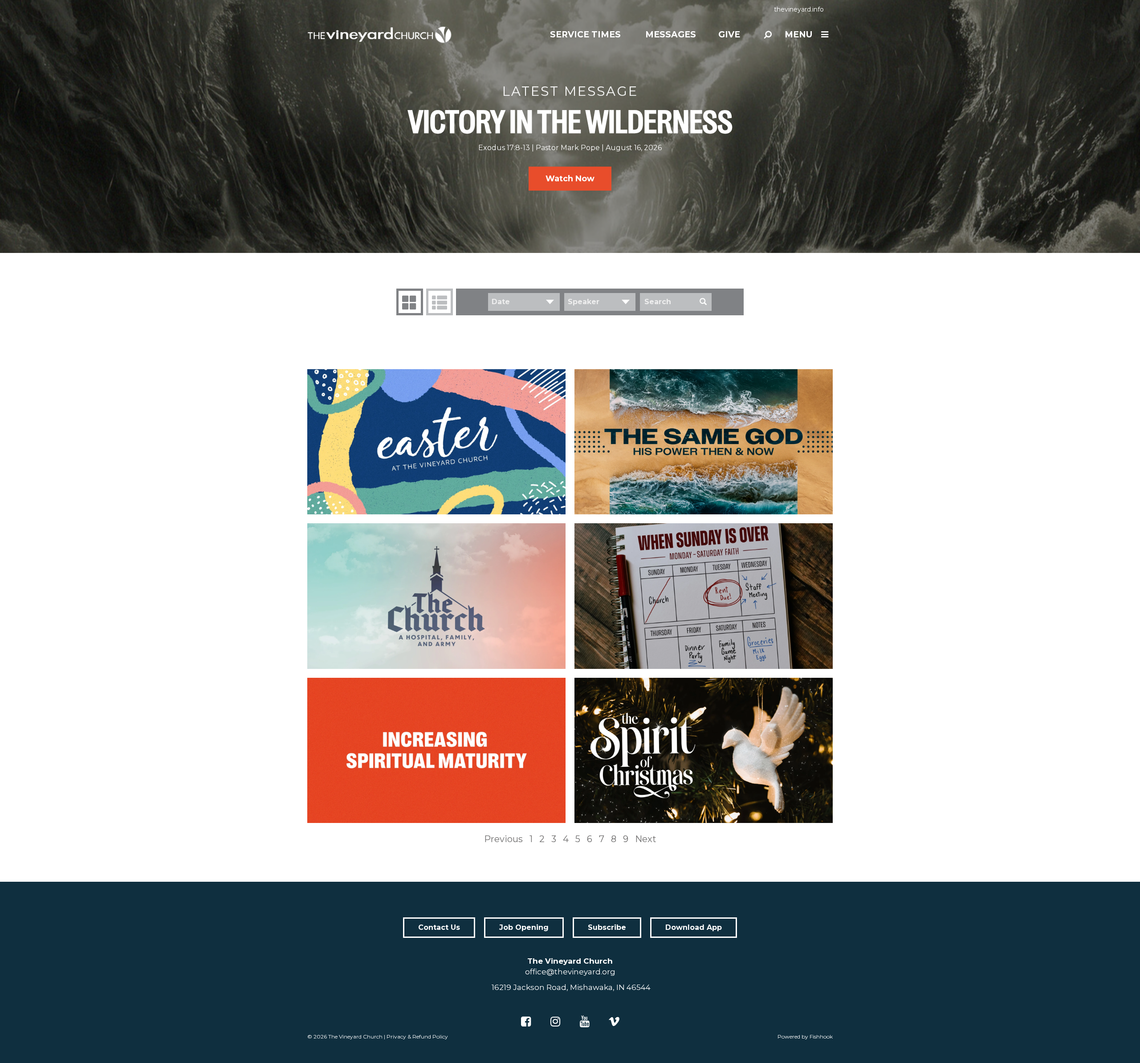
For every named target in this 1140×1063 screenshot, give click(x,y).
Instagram (555, 1021)
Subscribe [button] (607, 927)
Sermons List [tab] (439, 302)
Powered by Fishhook (805, 1036)
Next (645, 839)
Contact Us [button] (439, 927)
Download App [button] (693, 927)
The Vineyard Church (355, 1036)
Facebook (526, 1021)
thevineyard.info (799, 9)
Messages (670, 34)
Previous (503, 839)
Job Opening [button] (524, 927)
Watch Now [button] (570, 178)
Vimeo (614, 1021)
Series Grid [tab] (409, 302)
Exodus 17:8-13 (504, 147)
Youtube (584, 1021)
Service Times (585, 34)
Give (729, 34)
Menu (798, 34)
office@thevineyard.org (570, 971)
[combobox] (524, 302)
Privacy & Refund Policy (417, 1036)
